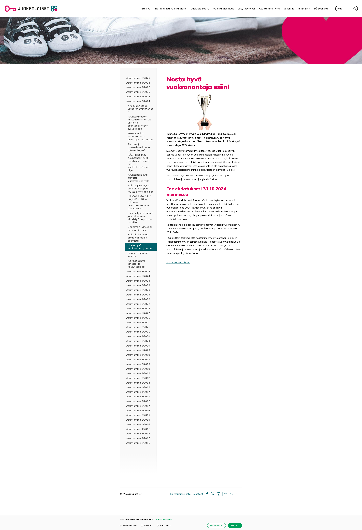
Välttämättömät (130, 525)
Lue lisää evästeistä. (163, 519)
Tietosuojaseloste (180, 494)
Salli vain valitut (216, 525)
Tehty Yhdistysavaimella (232, 494)
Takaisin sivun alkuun (178, 262)
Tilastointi (148, 525)
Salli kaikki (235, 525)
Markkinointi (165, 525)
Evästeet (197, 494)
